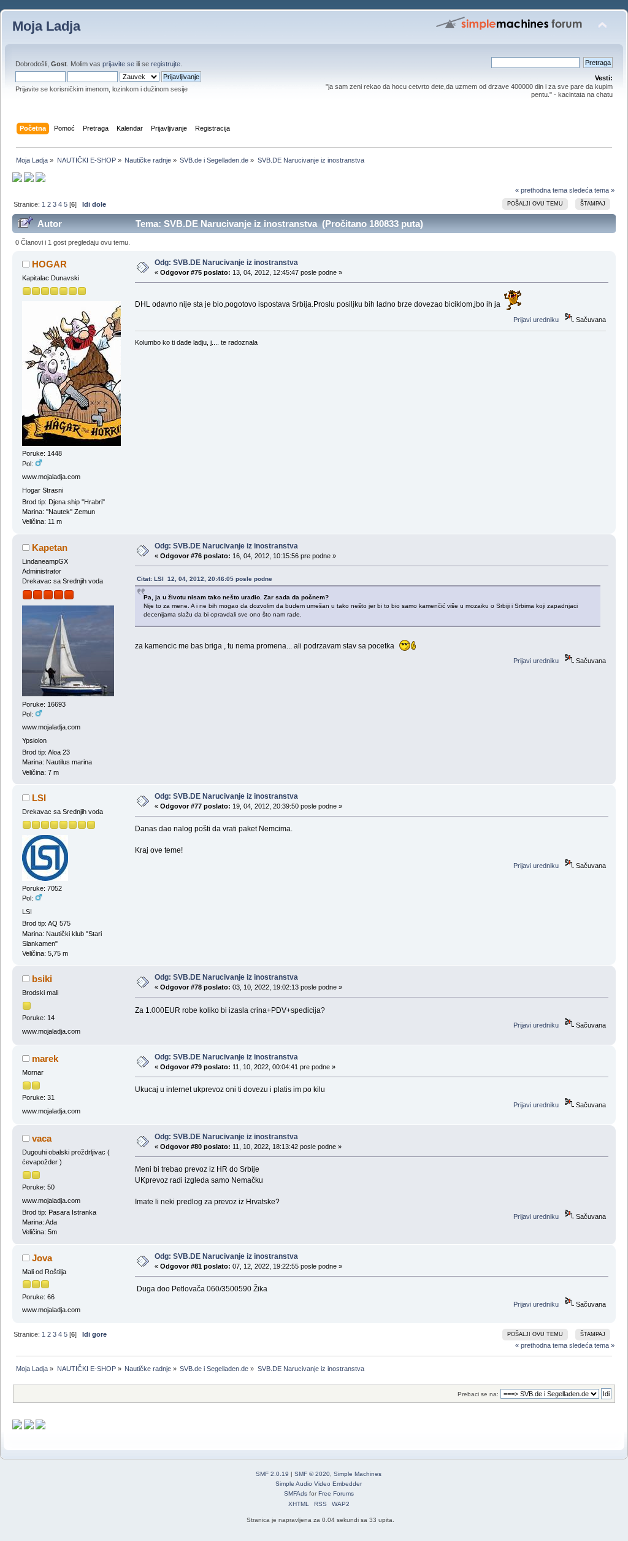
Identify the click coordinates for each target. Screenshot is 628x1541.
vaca (42, 1138)
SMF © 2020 (312, 1473)
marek (45, 1058)
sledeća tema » (592, 190)
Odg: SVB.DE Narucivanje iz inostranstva (226, 262)
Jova (42, 1258)
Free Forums (336, 1493)
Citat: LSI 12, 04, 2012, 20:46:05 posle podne (204, 578)
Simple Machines (357, 1473)
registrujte (165, 63)
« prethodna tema (541, 190)
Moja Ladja (46, 26)
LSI (39, 798)
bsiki (42, 979)
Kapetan (49, 547)
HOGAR (49, 264)
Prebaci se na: (478, 1394)
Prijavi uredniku (536, 319)
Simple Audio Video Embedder (318, 1483)
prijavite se (118, 63)
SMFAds (295, 1493)
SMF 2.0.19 (272, 1473)
